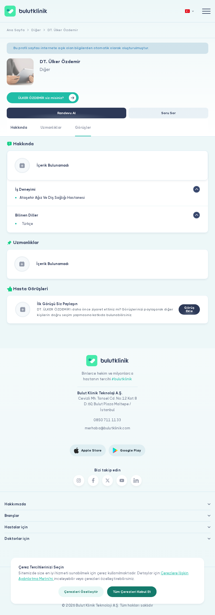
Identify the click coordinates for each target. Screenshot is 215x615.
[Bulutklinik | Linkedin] (136, 480)
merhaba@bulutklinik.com (107, 428)
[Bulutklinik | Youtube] (121, 480)
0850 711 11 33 (107, 420)
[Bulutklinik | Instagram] (78, 480)
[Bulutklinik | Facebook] (93, 480)
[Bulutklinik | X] (107, 480)
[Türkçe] (189, 11)
